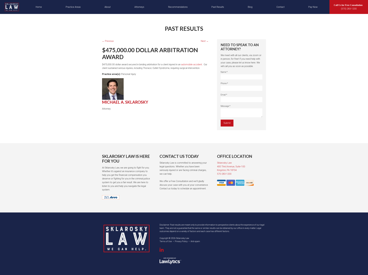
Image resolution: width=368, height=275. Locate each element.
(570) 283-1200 (349, 8)
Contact (280, 7)
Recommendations (178, 7)
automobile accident (191, 64)
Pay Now (313, 7)
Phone (224, 83)
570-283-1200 (224, 174)
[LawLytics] (170, 261)
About (108, 7)
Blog (250, 7)
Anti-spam (195, 241)
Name (224, 72)
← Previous (108, 41)
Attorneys (139, 7)
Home (39, 7)
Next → (204, 41)
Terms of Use (166, 241)
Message (225, 106)
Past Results (217, 7)
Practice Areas (73, 7)
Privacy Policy (181, 241)
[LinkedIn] (162, 250)
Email (224, 95)
